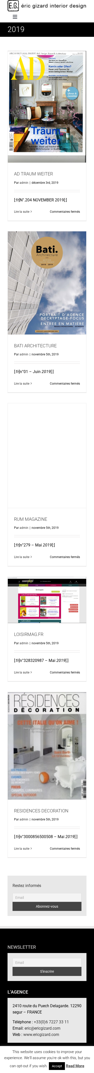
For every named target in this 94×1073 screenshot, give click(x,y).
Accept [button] (57, 1066)
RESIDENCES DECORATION (46, 741)
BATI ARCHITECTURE (46, 278)
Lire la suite (21, 211)
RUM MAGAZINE (46, 451)
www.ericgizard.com (41, 1034)
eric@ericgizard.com (42, 1028)
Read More (75, 1066)
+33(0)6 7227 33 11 (51, 1022)
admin (24, 183)
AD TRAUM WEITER (46, 102)
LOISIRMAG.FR (46, 595)
